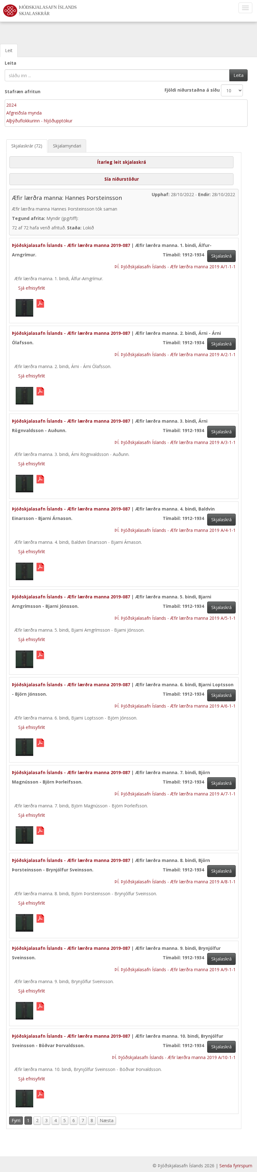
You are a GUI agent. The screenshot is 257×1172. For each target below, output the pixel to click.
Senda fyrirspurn (235, 1166)
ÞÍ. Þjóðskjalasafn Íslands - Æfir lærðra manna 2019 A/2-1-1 (175, 354)
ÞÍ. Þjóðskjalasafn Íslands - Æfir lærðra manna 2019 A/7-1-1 (175, 794)
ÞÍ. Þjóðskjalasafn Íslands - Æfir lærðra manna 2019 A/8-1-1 (175, 882)
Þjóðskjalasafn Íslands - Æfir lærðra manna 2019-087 (71, 245)
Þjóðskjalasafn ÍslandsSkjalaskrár (48, 10)
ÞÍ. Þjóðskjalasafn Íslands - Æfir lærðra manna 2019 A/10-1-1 (174, 1057)
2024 (11, 105)
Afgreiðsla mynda (24, 113)
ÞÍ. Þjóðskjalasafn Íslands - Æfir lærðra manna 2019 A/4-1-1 (175, 530)
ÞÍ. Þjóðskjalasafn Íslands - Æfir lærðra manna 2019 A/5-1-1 (175, 618)
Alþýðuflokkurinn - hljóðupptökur (39, 121)
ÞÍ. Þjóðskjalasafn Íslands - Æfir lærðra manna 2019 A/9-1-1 (175, 969)
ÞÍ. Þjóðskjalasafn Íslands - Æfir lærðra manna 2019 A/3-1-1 (175, 442)
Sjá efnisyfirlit (31, 288)
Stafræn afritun (22, 91)
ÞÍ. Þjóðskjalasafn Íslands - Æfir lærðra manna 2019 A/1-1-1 (175, 267)
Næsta (106, 1120)
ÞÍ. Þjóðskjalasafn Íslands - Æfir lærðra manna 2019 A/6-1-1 (175, 706)
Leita (10, 63)
